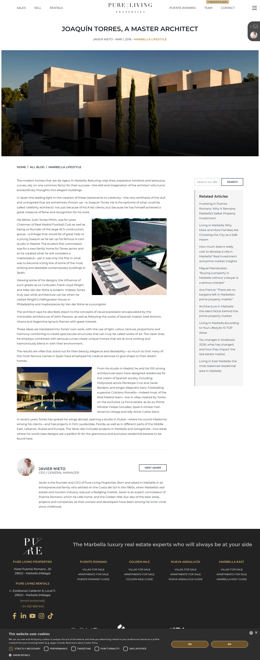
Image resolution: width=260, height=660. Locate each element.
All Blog (37, 167)
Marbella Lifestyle (150, 39)
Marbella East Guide (232, 579)
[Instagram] (41, 616)
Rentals (56, 8)
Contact (228, 8)
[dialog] (130, 644)
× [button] (256, 632)
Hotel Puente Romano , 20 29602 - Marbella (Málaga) (32, 571)
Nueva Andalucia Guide (186, 579)
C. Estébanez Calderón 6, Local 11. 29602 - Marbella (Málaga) (32, 593)
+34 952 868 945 (32, 606)
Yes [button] (190, 644)
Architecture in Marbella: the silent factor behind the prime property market (218, 311)
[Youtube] (32, 616)
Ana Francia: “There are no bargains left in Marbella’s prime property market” (217, 294)
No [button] (230, 644)
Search (232, 181)
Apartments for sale (93, 574)
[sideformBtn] (250, 27)
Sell (37, 8)
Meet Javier (153, 467)
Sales (21, 8)
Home (21, 167)
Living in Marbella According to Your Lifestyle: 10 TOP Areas (219, 327)
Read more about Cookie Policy (82, 642)
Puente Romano (182, 8)
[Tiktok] (50, 616)
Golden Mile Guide (139, 579)
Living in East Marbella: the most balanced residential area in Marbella (218, 366)
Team (208, 8)
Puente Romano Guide (93, 579)
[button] (87, 655)
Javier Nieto (59, 470)
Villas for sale (93, 569)
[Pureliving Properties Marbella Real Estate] (130, 8)
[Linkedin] (23, 616)
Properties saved (218, 2)
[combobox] (251, 633)
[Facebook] (14, 616)
